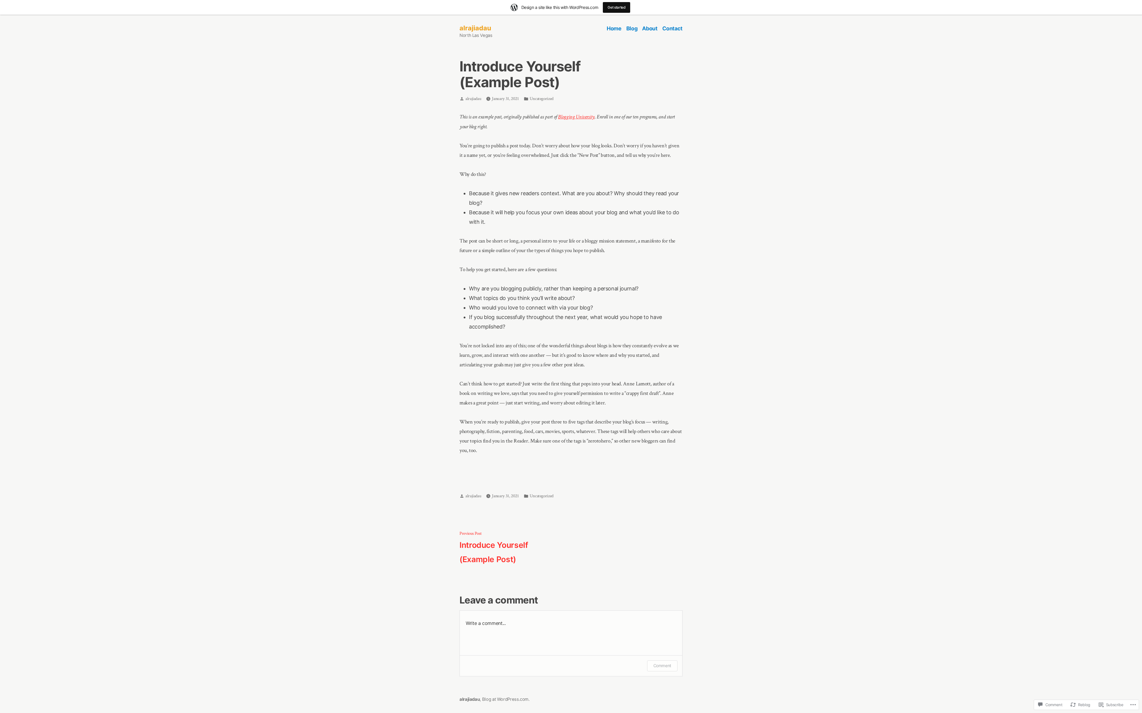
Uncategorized (541, 98)
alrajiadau (475, 28)
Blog (632, 28)
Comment (662, 665)
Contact (672, 28)
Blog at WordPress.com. (506, 699)
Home (614, 28)
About (649, 28)
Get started (616, 7)
